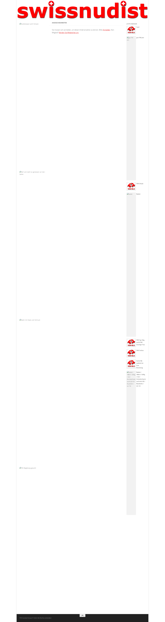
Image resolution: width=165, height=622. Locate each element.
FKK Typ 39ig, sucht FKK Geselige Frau (140, 342)
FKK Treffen (140, 350)
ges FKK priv (140, 37)
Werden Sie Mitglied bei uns (69, 33)
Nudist (138, 194)
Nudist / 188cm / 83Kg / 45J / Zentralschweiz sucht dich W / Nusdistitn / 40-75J (141, 379)
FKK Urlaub (139, 184)
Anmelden (106, 30)
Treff (137, 27)
